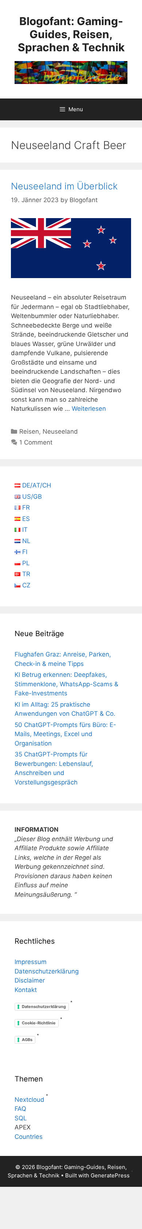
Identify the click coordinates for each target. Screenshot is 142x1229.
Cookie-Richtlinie (39, 1022)
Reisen (29, 431)
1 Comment (35, 442)
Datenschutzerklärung (47, 971)
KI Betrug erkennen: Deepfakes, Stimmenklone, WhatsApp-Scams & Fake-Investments (66, 684)
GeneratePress (110, 1175)
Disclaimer (30, 980)
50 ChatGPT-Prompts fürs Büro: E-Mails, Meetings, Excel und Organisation (65, 734)
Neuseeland (60, 431)
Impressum (31, 961)
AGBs (27, 1039)
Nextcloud (29, 1099)
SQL (21, 1118)
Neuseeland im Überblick (64, 186)
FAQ (20, 1108)
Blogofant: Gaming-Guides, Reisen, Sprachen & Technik (71, 34)
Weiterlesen (89, 408)
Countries (29, 1136)
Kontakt (26, 989)
